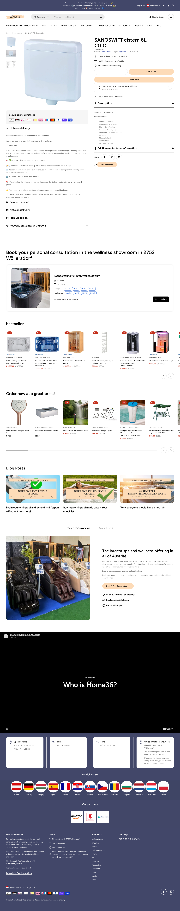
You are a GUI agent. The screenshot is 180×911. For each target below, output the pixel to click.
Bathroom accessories (44, 428)
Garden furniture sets (100, 428)
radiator (95, 358)
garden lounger (155, 428)
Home (8, 33)
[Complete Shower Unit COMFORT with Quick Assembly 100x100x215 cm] (132, 342)
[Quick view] (27, 336)
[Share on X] (112, 157)
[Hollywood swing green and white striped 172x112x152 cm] (161, 412)
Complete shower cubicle (130, 358)
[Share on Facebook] (104, 157)
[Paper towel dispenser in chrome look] (47, 412)
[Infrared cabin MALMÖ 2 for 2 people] (75, 342)
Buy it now (134, 79)
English (139, 5)
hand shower (11, 428)
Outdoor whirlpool (14, 358)
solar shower (69, 428)
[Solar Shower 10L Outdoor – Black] (75, 412)
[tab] (78, 529)
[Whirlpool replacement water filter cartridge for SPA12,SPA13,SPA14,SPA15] (132, 412)
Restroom (122, 52)
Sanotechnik (105, 52)
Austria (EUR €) (156, 5)
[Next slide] (171, 376)
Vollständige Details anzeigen (65, 299)
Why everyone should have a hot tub (142, 507)
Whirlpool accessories (129, 428)
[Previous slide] (164, 376)
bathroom (18, 33)
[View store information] (170, 88)
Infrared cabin (69, 358)
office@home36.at (59, 843)
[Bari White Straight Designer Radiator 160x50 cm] (104, 342)
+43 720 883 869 (58, 847)
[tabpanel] (90, 578)
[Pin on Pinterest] (119, 157)
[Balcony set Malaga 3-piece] (104, 412)
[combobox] (68, 17)
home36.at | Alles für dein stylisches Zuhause (30, 900)
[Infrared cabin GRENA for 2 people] (161, 342)
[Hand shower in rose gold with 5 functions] (18, 412)
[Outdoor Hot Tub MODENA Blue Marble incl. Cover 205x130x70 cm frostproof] (47, 342)
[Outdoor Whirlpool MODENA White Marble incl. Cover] (18, 342)
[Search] (101, 16)
